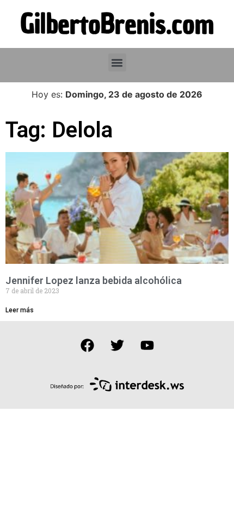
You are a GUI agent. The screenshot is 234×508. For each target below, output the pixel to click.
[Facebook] (87, 345)
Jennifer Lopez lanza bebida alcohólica (93, 280)
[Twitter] (117, 345)
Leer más (19, 310)
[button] (117, 62)
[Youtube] (147, 345)
